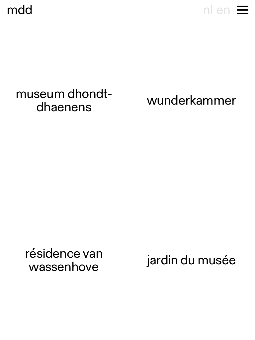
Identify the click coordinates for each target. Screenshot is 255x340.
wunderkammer (191, 100)
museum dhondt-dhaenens (64, 101)
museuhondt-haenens (20, 10)
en (223, 10)
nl (207, 10)
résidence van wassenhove (64, 260)
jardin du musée (191, 260)
